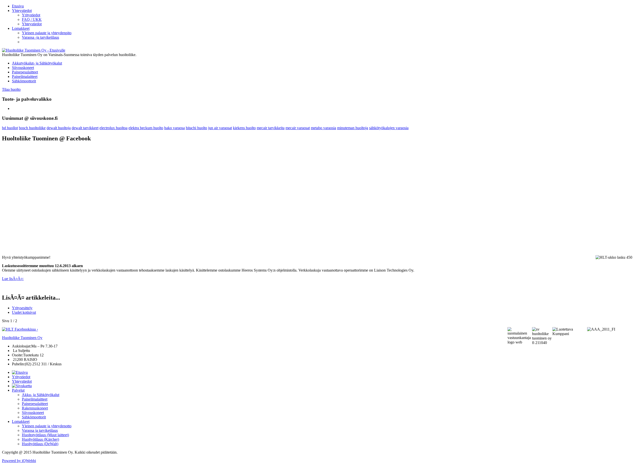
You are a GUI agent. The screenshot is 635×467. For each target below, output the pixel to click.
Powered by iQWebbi (19, 461)
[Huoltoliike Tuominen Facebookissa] (20, 329)
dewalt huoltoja (59, 128)
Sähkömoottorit (24, 81)
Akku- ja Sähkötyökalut (40, 395)
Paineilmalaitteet (24, 76)
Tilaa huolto (11, 89)
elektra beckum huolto (145, 128)
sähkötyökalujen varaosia (389, 128)
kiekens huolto (244, 128)
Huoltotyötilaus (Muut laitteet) (45, 435)
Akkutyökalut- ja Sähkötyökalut (37, 63)
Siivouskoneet (23, 67)
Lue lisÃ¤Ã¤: (13, 279)
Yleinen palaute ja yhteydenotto (46, 426)
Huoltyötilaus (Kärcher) (40, 439)
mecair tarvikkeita (271, 128)
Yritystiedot (21, 377)
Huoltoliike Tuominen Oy (22, 338)
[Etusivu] (20, 372)
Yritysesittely (22, 308)
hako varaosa (174, 128)
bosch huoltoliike (32, 128)
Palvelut (18, 390)
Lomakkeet (21, 421)
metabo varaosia (323, 128)
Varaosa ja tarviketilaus (40, 430)
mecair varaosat (298, 128)
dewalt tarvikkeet (85, 128)
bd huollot (10, 128)
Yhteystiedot (22, 381)
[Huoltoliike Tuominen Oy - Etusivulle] (33, 50)
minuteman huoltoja (352, 128)
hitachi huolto (196, 128)
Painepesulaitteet (25, 72)
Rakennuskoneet (35, 408)
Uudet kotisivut (24, 312)
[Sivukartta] (22, 386)
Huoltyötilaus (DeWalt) (40, 444)
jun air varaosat (220, 128)
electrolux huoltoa (113, 128)
